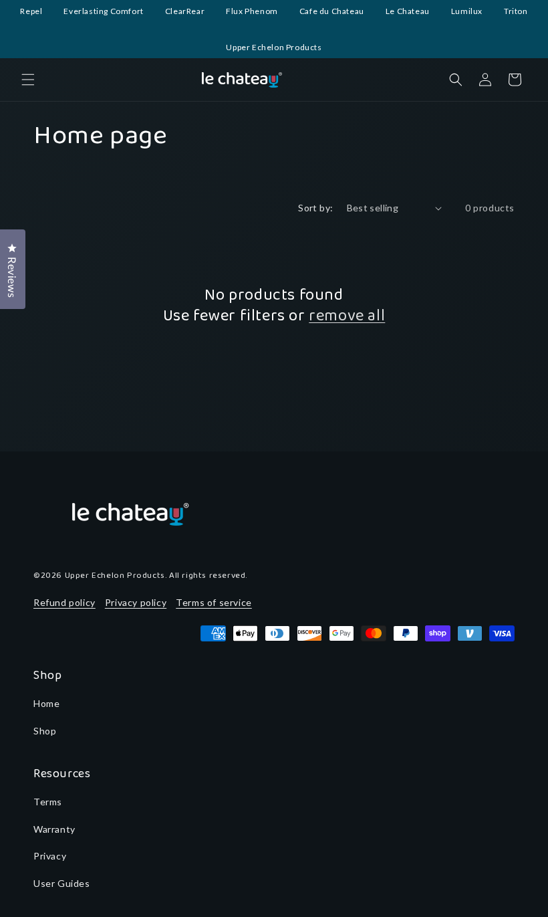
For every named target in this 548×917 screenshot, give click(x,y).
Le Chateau (408, 11)
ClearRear (184, 11)
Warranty (54, 829)
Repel (31, 11)
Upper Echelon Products (273, 47)
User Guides (61, 883)
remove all (347, 316)
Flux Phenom (252, 11)
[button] (28, 79)
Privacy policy (135, 602)
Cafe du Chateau (331, 11)
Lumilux (467, 11)
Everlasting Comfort (103, 11)
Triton (516, 11)
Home (46, 703)
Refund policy (64, 602)
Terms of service (214, 602)
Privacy (49, 855)
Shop (44, 730)
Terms (47, 801)
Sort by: (315, 207)
